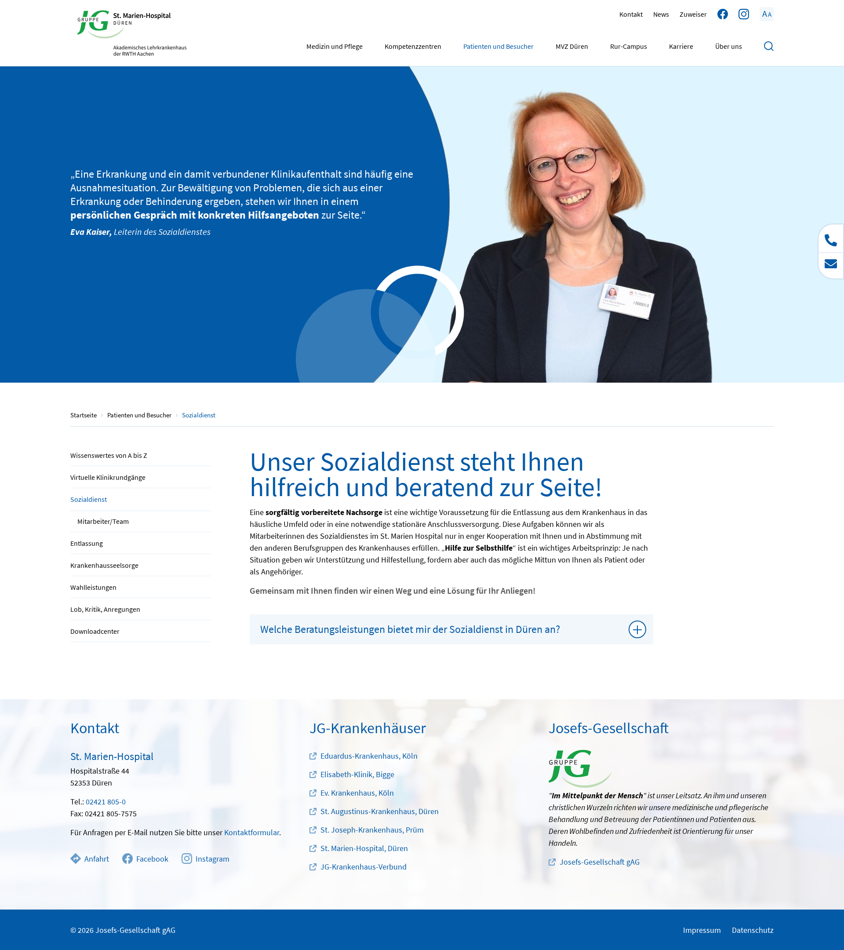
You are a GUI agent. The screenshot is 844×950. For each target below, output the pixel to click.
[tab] (451, 629)
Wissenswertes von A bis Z (108, 455)
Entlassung (86, 543)
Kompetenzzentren (413, 46)
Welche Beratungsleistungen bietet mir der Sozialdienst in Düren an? (410, 629)
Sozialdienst (88, 499)
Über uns (728, 46)
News (661, 14)
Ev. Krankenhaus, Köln (357, 793)
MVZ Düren (572, 46)
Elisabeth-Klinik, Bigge (357, 774)
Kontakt (631, 14)
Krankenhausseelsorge (104, 565)
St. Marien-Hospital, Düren (364, 848)
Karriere (681, 46)
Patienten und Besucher (498, 46)
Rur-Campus (628, 46)
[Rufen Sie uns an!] (831, 238)
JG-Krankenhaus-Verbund (363, 867)
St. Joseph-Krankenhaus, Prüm (372, 830)
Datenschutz (753, 930)
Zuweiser (693, 14)
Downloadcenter (95, 631)
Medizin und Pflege (334, 46)
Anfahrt (96, 859)
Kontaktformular (251, 832)
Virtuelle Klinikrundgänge (108, 477)
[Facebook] (722, 14)
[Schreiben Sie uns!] (831, 265)
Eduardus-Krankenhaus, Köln (369, 756)
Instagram (212, 859)
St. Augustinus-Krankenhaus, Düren (379, 811)
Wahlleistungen (93, 587)
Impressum (702, 930)
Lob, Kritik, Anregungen (105, 609)
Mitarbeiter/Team (103, 521)
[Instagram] (743, 14)
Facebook (152, 859)
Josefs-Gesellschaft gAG (600, 862)
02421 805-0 (106, 802)
